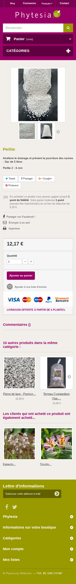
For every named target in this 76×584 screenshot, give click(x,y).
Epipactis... (9, 464)
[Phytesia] (38, 14)
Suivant (58, 132)
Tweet (11, 178)
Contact (64, 3)
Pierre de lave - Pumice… (19, 394)
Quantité (12, 255)
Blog (12, 3)
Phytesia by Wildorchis (19, 573)
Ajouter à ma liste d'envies (30, 286)
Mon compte (13, 549)
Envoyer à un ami (19, 222)
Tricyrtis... (45, 464)
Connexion (29, 3)
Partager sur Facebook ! (20, 216)
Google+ (47, 178)
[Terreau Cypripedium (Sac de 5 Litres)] (56, 372)
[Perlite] (27, 131)
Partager (27, 178)
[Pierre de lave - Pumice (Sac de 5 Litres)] (19, 372)
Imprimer (14, 228)
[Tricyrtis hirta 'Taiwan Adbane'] (56, 443)
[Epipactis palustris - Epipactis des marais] (19, 443)
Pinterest (13, 185)
